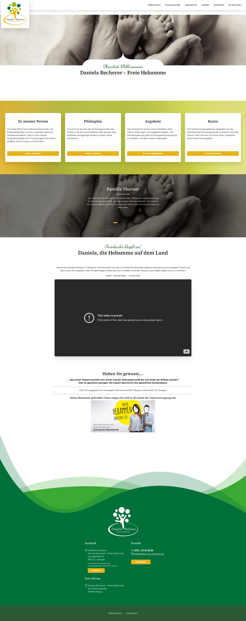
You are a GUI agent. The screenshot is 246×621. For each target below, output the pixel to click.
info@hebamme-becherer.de (149, 554)
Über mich (154, 5)
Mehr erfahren (33, 153)
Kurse (205, 5)
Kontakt (219, 5)
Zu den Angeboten (153, 153)
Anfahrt (96, 570)
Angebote (191, 5)
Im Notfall (235, 5)
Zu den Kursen (213, 153)
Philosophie (172, 5)
